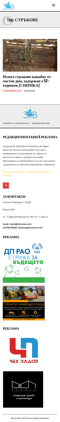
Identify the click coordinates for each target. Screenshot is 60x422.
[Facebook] (6, 185)
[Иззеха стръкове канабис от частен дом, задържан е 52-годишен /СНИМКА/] (30, 55)
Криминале (12, 90)
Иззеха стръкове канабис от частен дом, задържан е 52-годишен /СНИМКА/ (27, 80)
